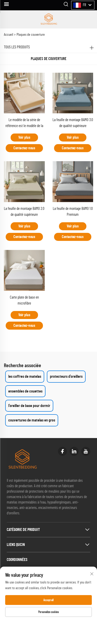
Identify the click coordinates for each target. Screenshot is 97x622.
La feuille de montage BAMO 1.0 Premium (73, 212)
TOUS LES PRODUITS (17, 47)
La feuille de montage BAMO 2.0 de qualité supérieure (24, 212)
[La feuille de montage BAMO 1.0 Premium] (73, 181)
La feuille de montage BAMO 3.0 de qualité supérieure (73, 123)
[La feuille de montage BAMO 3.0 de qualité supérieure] (73, 93)
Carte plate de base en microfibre (24, 300)
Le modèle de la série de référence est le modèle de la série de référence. (24, 123)
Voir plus (24, 137)
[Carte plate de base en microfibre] (24, 270)
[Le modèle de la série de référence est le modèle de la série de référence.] (24, 93)
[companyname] (49, 19)
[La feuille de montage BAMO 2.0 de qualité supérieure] (24, 181)
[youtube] (85, 451)
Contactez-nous (24, 148)
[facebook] (62, 451)
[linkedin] (74, 451)
